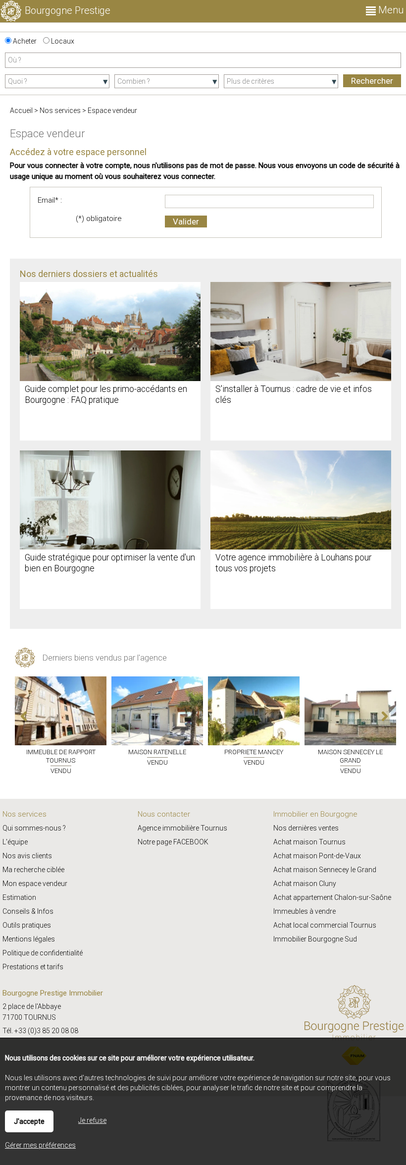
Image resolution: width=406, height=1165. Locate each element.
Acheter (24, 41)
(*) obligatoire (99, 218)
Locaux (62, 41)
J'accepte (29, 1121)
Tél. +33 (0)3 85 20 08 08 (40, 1031)
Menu (390, 10)
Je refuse (92, 1120)
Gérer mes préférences (40, 1145)
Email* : (50, 200)
